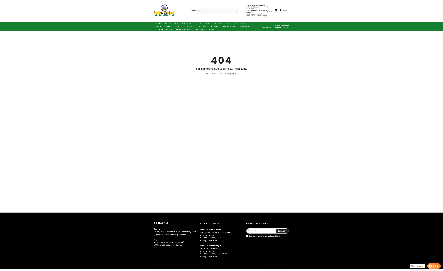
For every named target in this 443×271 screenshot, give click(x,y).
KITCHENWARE (244, 26)
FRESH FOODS (199, 29)
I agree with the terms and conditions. (264, 236)
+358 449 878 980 (282, 25)
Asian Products (183, 29)
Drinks (169, 26)
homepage (230, 73)
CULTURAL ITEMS (228, 26)
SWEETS (189, 26)
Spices (207, 23)
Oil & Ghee (218, 23)
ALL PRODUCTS (170, 23)
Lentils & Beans (240, 23)
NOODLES (214, 26)
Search (157, 229)
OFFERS (211, 29)
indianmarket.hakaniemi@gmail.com (275, 27)
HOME (158, 23)
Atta (199, 23)
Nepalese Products (164, 29)
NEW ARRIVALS (187, 23)
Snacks (159, 26)
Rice (228, 23)
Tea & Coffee (201, 26)
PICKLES (178, 26)
